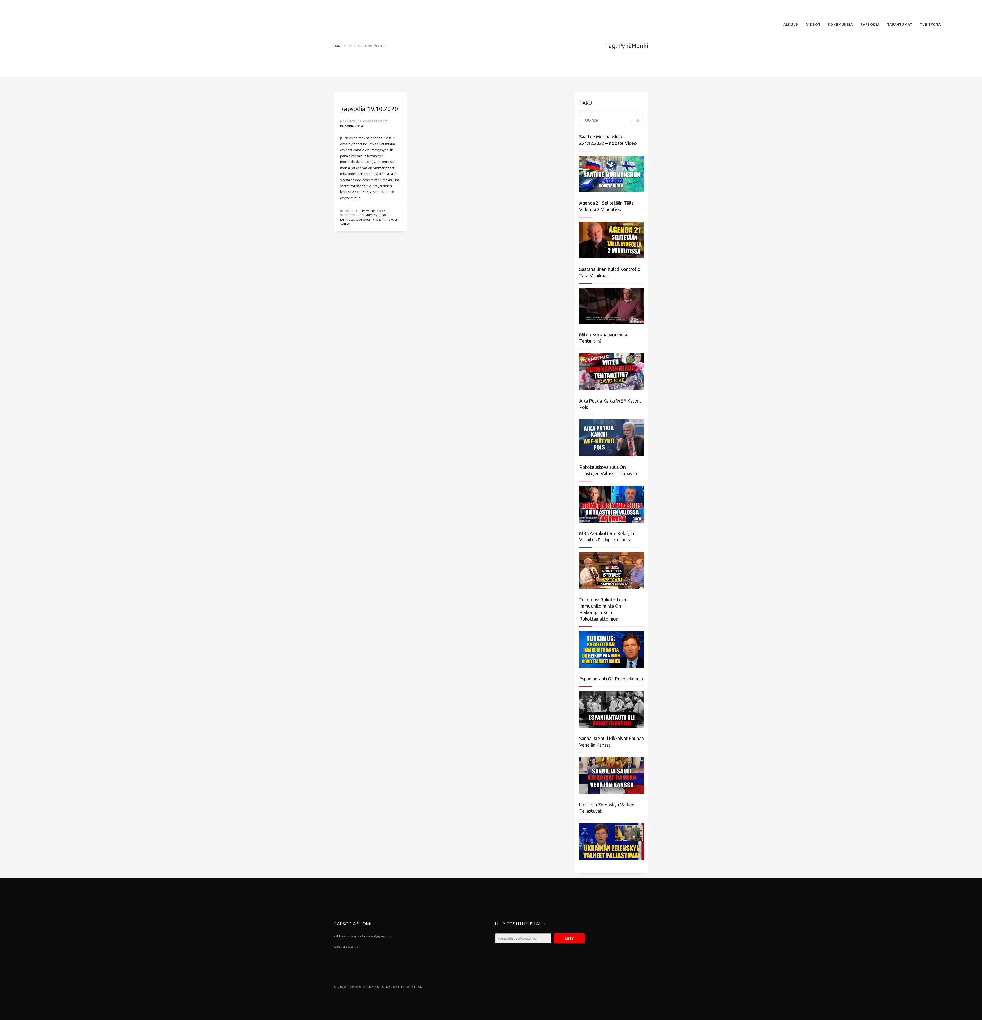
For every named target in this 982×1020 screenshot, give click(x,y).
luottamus (362, 219)
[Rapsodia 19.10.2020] (340, 95)
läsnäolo (347, 219)
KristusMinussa (376, 215)
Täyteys (344, 224)
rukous (392, 219)
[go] (637, 120)
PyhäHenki (379, 219)
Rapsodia (356, 986)
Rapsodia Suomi (352, 126)
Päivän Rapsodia (373, 211)
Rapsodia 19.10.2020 (369, 108)
